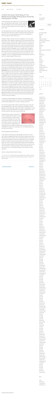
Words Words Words (20, 156)
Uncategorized (42, 65)
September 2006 (42, 310)
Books (13, 155)
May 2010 (41, 241)
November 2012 (42, 194)
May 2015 (41, 147)
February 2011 (42, 227)
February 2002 (42, 372)
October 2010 (41, 233)
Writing (25, 156)
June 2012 (41, 202)
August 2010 (41, 237)
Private (40, 56)
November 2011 (42, 213)
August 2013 (41, 180)
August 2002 (41, 362)
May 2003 (41, 348)
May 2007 (41, 298)
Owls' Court (7, 3)
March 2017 (41, 116)
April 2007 (41, 299)
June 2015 (41, 145)
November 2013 (42, 175)
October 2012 (41, 196)
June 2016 (41, 127)
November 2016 (42, 120)
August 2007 (41, 293)
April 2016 (41, 130)
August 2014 (41, 161)
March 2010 (41, 244)
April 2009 (41, 262)
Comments (42, 383)
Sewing (40, 59)
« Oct (40, 89)
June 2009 (41, 259)
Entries (41, 381)
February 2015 (42, 152)
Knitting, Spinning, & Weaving (45, 49)
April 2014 (41, 167)
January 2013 (41, 191)
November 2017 (42, 106)
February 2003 (42, 353)
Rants (40, 57)
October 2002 (41, 359)
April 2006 (41, 318)
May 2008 (41, 279)
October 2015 (41, 139)
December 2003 (42, 337)
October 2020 (41, 97)
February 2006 (42, 321)
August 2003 (41, 343)
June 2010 (41, 240)
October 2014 (41, 158)
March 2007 (41, 301)
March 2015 (41, 150)
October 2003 (41, 340)
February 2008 (42, 284)
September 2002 (42, 361)
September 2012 (42, 197)
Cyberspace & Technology (44, 40)
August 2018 (41, 101)
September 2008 (42, 273)
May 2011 (41, 222)
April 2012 (41, 205)
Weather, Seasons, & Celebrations (8, 156)
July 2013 (41, 182)
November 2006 (42, 307)
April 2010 (41, 243)
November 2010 (42, 232)
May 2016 (41, 128)
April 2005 (41, 323)
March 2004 (41, 332)
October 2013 (41, 177)
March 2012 (41, 207)
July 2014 (41, 163)
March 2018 (41, 103)
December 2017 (42, 105)
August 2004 (41, 325)
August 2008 (41, 274)
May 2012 (41, 204)
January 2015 (41, 153)
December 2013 (42, 174)
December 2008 (42, 268)
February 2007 (42, 303)
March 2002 (41, 370)
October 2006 (41, 309)
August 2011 (41, 218)
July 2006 (41, 314)
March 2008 (41, 282)
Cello (15, 155)
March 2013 (41, 188)
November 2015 (42, 138)
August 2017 (41, 111)
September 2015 (42, 141)
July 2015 (41, 144)
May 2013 (41, 185)
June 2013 (41, 183)
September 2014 (42, 160)
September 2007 (42, 292)
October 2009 (41, 252)
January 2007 (41, 304)
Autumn (6, 158)
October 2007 (41, 290)
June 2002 (41, 365)
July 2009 (41, 257)
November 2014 (42, 156)
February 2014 (42, 171)
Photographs (41, 54)
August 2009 (41, 255)
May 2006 (41, 317)
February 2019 (42, 100)
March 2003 (41, 351)
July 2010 (41, 238)
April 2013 (41, 186)
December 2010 (42, 230)
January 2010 (41, 248)
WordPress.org (42, 384)
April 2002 (41, 369)
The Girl (40, 64)
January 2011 (41, 229)
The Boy (32, 155)
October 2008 (41, 271)
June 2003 (41, 347)
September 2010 (42, 235)
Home (3, 9)
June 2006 (41, 315)
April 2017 (41, 114)
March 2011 (41, 226)
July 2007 (41, 295)
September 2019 (42, 98)
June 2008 (41, 277)
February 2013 (42, 189)
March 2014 (41, 169)
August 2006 (41, 312)
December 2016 (42, 119)
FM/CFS (40, 46)
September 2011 (42, 216)
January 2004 (41, 336)
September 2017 (42, 109)
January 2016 (41, 134)
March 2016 (41, 131)
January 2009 (41, 266)
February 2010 (42, 246)
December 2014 (42, 155)
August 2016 (41, 123)
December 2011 (42, 211)
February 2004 (42, 334)
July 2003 (41, 345)
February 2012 (42, 208)
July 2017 (41, 112)
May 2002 (41, 367)
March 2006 (41, 320)
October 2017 (41, 108)
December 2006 (42, 306)
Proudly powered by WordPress (8, 392)
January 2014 (41, 172)
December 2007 (42, 287)
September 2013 (42, 178)
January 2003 (41, 354)
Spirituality (41, 60)
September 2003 (42, 342)
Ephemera (41, 45)
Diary (24, 155)
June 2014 (41, 164)
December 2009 (42, 249)
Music (29, 155)
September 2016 (42, 122)
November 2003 (42, 339)
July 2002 (41, 364)
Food (27, 155)
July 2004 (41, 326)
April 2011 (41, 224)
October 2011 (41, 215)
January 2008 (41, 285)
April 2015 (41, 149)
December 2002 (42, 356)
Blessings (41, 34)
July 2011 (41, 219)
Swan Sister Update (6, 166)
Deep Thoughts (20, 155)
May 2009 (41, 260)
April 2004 (41, 331)
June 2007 (41, 296)
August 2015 (41, 142)
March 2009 (41, 263)
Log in (40, 380)
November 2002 (42, 358)
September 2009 (42, 254)
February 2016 (42, 133)
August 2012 (41, 199)
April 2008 (41, 281)
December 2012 (42, 193)
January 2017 (41, 117)
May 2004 (41, 329)
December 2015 (42, 136)
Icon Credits (18, 9)
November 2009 (42, 251)
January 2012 (41, 210)
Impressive (32, 166)
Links (40, 51)
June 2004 (41, 328)
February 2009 (42, 265)
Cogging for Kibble (42, 38)
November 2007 (42, 288)
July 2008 (41, 276)
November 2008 (42, 270)
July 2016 (41, 125)
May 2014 (41, 166)
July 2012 (41, 200)
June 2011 (41, 221)
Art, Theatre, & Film (43, 32)
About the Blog (10, 9)
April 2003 (41, 350)
